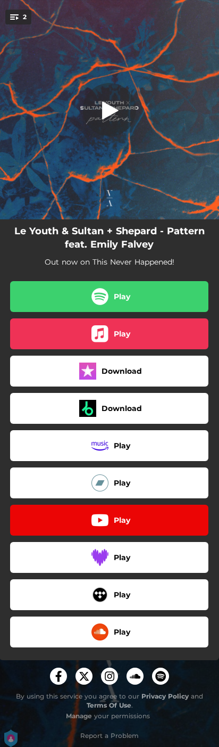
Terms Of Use (109, 705)
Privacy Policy (165, 696)
